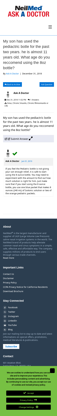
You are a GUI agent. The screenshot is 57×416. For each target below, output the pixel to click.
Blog (10, 329)
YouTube (12, 325)
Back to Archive (13, 84)
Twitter (11, 311)
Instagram (13, 316)
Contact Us (8, 274)
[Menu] (50, 27)
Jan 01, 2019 (26, 161)
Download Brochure (13, 291)
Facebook (12, 307)
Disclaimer (8, 278)
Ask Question (46, 84)
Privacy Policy (10, 282)
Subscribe (11, 346)
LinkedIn (12, 320)
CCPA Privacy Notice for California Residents (25, 287)
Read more (8, 257)
